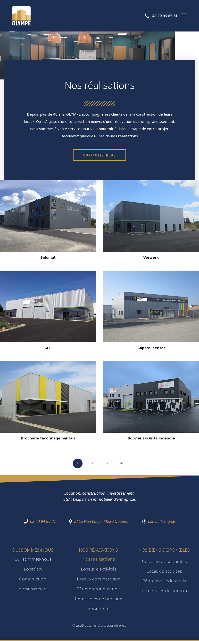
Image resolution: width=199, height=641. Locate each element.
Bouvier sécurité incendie (151, 438)
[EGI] (21, 23)
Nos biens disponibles (164, 561)
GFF (47, 348)
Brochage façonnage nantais (48, 438)
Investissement (32, 589)
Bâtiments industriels (98, 589)
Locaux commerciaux (98, 579)
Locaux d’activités (98, 569)
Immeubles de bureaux (98, 599)
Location (33, 569)
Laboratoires (98, 609)
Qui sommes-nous (32, 559)
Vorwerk (151, 257)
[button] (99, 155)
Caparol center (151, 348)
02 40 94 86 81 (164, 16)
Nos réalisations (98, 559)
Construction (32, 579)
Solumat (48, 257)
